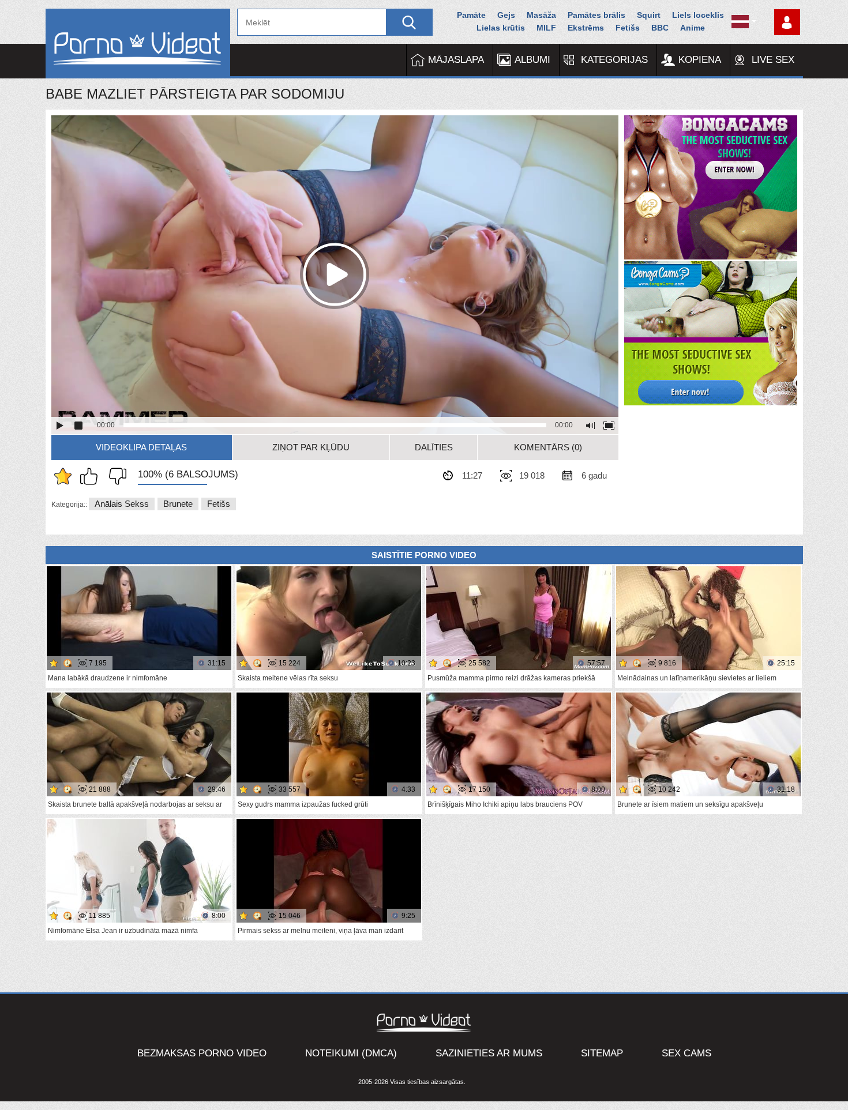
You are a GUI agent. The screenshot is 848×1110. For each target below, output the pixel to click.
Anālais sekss (122, 504)
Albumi (532, 59)
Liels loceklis (698, 15)
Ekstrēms (586, 27)
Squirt (649, 15)
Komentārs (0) (548, 447)
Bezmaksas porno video (202, 1053)
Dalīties (434, 447)
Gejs (506, 15)
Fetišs (628, 27)
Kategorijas (614, 59)
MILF (546, 27)
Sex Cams (686, 1053)
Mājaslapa (456, 59)
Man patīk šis (91, 476)
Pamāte (471, 15)
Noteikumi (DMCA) (351, 1053)
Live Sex (773, 59)
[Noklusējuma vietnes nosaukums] (138, 43)
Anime (692, 27)
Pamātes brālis (596, 15)
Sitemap (602, 1053)
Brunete (178, 504)
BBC (660, 27)
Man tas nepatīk (114, 476)
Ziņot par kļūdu (311, 447)
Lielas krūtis (500, 27)
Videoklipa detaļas (141, 447)
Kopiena (699, 59)
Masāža (541, 15)
